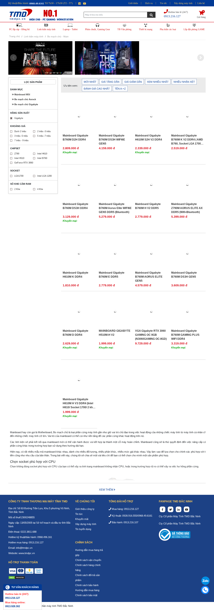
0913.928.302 (12, 606)
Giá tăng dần (110, 81)
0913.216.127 (12, 597)
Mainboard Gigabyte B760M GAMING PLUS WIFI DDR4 (185, 334)
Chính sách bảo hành (86, 585)
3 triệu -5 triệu (21, 136)
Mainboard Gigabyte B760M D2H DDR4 (75, 137)
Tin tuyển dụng (83, 529)
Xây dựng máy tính (183, 3)
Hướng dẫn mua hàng (87, 590)
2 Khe (17, 189)
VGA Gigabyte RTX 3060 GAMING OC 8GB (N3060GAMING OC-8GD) (151, 334)
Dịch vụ (149, 3)
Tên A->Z (120, 88)
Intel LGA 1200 (44, 176)
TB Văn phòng (124, 29)
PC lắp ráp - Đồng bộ (19, 29)
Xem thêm (106, 489)
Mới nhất (90, 81)
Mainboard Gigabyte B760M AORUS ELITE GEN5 (149, 276)
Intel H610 (42, 153)
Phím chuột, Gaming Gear (97, 29)
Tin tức (163, 3)
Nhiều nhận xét (184, 81)
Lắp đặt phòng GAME (194, 29)
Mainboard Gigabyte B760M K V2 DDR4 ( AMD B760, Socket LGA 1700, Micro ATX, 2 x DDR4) (187, 139)
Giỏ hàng (201, 14)
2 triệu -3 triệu (44, 131)
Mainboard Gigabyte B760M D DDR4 (75, 332)
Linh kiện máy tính (46, 29)
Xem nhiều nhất (158, 81)
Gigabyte (18, 118)
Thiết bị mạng (145, 29)
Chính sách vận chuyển (88, 560)
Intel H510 (19, 158)
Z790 (16, 153)
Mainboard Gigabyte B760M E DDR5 (111, 274)
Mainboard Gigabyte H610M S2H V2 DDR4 (148, 137)
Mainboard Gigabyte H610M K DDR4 (75, 274)
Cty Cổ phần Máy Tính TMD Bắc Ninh (179, 516)
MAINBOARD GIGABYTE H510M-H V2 (114, 332)
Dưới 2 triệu (20, 131)
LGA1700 (18, 176)
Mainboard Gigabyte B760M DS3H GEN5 (184, 274)
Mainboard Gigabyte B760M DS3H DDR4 (75, 206)
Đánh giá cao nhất (97, 88)
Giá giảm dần (133, 81)
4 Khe (40, 189)
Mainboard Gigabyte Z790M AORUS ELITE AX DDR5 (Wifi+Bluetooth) (187, 208)
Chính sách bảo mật (86, 595)
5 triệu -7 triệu (44, 136)
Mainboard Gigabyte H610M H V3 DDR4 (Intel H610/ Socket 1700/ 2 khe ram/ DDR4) (78, 403)
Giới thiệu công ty (84, 509)
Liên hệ (201, 3)
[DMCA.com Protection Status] (16, 577)
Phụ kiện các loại (168, 29)
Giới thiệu (133, 3)
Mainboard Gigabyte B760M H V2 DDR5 (148, 206)
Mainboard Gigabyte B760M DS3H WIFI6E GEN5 (112, 139)
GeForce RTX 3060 (23, 162)
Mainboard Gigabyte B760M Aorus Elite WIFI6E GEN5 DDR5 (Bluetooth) (115, 208)
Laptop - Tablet (70, 29)
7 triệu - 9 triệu (21, 140)
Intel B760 (42, 158)
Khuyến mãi (81, 519)
